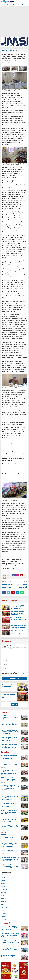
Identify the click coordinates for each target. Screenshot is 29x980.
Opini (2, 904)
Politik (2, 910)
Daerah (3, 880)
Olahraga (3, 901)
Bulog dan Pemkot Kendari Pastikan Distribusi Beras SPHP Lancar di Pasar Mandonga (7, 688)
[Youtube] (21, 575)
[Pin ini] (13, 592)
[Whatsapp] (22, 592)
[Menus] (27, 1)
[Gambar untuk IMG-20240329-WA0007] (23, 68)
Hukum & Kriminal (5, 886)
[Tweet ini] (8, 592)
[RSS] (4, 578)
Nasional (3, 898)
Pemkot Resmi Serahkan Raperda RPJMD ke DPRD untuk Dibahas (17, 613)
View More (14, 704)
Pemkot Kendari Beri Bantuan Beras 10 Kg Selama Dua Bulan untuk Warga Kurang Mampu (18, 625)
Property (3, 913)
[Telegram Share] (17, 592)
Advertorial (4, 874)
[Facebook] (14, 575)
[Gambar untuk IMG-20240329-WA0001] (14, 68)
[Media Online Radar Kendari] (7, 1)
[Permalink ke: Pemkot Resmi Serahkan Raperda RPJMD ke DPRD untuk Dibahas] (6, 613)
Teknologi (3, 919)
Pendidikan (4, 907)
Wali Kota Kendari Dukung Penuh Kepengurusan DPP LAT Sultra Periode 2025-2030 (18, 619)
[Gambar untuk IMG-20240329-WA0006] (6, 68)
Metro (2, 895)
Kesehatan (4, 889)
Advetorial (3, 877)
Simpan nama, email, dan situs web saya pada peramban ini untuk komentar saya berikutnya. (13, 673)
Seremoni (3, 916)
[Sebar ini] (4, 592)
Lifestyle (3, 892)
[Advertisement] (14, 21)
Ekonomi (3, 883)
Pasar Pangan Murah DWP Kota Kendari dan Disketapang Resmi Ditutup (21, 584)
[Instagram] (17, 575)
